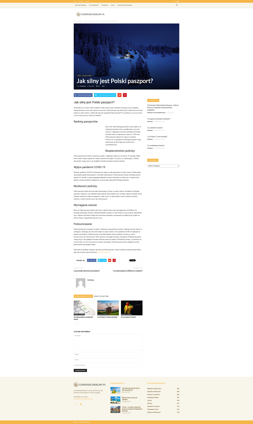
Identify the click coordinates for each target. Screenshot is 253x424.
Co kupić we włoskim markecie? (158, 119)
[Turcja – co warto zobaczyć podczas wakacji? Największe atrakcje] (115, 409)
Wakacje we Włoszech (154, 388)
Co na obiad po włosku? (155, 145)
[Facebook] (174, 1)
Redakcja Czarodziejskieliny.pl (156, 112)
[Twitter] (177, 1)
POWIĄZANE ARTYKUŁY (83, 296)
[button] (177, 5)
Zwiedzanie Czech (152, 409)
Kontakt (87, 1)
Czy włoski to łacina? (155, 128)
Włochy (149, 403)
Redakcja (83, 86)
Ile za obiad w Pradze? (128, 317)
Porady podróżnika (124, 5)
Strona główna (80, 5)
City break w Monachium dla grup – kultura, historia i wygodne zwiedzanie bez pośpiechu (163, 107)
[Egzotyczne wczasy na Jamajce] (115, 400)
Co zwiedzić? (94, 5)
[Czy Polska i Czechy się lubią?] (108, 308)
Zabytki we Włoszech (154, 391)
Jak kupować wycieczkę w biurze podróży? (131, 389)
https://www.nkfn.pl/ (103, 252)
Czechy (79, 75)
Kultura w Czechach (87, 75)
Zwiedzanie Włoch (153, 397)
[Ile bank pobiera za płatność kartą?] (84, 308)
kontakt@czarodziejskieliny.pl (83, 399)
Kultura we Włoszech (154, 412)
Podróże (105, 5)
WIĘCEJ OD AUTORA (101, 296)
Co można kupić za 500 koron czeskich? (128, 271)
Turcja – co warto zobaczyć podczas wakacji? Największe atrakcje (132, 409)
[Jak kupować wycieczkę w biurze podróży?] (115, 390)
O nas (75, 1)
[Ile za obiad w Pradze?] (132, 308)
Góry (113, 5)
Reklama (81, 1)
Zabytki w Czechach (153, 406)
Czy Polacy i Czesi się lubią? (157, 137)
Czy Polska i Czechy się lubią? (107, 317)
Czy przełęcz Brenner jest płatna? (87, 271)
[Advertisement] (143, 14)
